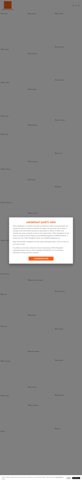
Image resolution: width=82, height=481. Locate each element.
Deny (68, 478)
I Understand (41, 258)
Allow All (76, 478)
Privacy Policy (59, 477)
